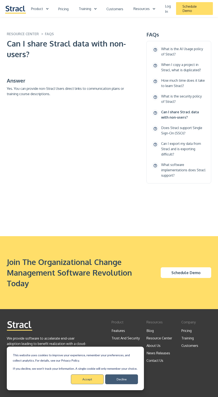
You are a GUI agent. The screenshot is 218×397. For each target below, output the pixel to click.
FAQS (49, 34)
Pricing (63, 9)
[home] (15, 8)
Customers (114, 9)
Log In (168, 9)
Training (187, 338)
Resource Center (159, 338)
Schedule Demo (189, 8)
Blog (150, 331)
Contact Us (154, 360)
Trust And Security (126, 338)
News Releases (158, 353)
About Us (153, 345)
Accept (87, 379)
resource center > (26, 34)
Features (118, 331)
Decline (122, 379)
